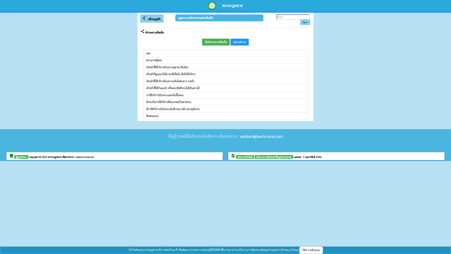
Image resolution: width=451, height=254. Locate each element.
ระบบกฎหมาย (55, 156)
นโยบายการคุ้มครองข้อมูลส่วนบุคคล (274, 156)
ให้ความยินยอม (311, 250)
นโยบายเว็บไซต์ (245, 156)
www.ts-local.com (85, 156)
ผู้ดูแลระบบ (21, 156)
